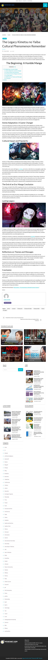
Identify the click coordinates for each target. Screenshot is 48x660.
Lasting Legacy (8, 75)
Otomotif (6, 584)
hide (14, 66)
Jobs (5, 549)
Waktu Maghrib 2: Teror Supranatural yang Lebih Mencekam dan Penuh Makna (11, 356)
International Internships (10, 540)
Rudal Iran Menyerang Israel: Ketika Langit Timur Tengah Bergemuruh (16, 421)
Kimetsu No (20, 308)
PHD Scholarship (8, 590)
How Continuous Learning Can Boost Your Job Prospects (39, 392)
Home (17, 0)
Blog (6, 470)
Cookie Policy (29, 0)
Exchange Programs (9, 494)
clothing (21, 169)
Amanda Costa (5, 343)
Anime (8, 308)
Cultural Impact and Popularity (11, 72)
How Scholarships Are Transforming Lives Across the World (38, 419)
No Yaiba (5, 310)
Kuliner (6, 561)
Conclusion (7, 78)
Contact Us (25, 0)
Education (7, 491)
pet (5, 587)
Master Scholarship (9, 567)
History (6, 529)
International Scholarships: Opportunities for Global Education (37, 426)
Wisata (6, 628)
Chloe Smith (6, 51)
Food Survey (7, 511)
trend (6, 616)
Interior (6, 537)
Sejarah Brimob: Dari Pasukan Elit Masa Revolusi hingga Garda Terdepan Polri (16, 428)
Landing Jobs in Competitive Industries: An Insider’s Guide (39, 386)
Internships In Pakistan (9, 546)
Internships (7, 543)
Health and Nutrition (9, 523)
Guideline (6, 520)
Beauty (6, 461)
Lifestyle (6, 564)
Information (7, 534)
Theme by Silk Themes (36, 658)
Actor (6, 447)
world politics (7, 631)
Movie (43, 308)
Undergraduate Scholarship (10, 619)
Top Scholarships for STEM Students (38, 412)
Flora (6, 499)
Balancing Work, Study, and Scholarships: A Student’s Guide (38, 379)
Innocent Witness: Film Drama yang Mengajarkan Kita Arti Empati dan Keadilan (11, 339)
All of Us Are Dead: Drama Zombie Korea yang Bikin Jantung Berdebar (34, 340)
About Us (20, 0)
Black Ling (27, 343)
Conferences (7, 482)
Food (6, 505)
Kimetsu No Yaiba (28, 308)
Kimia (6, 555)
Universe (6, 622)
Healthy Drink (7, 526)
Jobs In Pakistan (8, 552)
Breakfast (7, 473)
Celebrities (7, 479)
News (6, 578)
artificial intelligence (9, 456)
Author (5, 79)
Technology (7, 607)
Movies (4, 38)
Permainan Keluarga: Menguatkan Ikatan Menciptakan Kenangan (17, 436)
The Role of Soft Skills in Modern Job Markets (39, 399)
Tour (5, 610)
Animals (6, 453)
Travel (6, 613)
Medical (6, 569)
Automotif (7, 459)
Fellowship (7, 496)
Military (6, 572)
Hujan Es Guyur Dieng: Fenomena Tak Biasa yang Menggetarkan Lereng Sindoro (16, 413)
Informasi (7, 532)
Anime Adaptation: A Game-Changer (12, 70)
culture (6, 488)
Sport (6, 602)
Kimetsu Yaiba (36, 308)
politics (6, 596)
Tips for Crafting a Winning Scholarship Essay (38, 433)
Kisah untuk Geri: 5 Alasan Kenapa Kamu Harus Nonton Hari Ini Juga (33, 357)
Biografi (6, 464)
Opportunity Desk (26, 658)
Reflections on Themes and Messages (13, 76)
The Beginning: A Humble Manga (10, 69)
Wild (5, 625)
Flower (6, 502)
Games (6, 517)
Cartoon (13, 308)
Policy (6, 593)
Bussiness (7, 476)
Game (6, 514)
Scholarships (7, 599)
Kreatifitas (7, 558)
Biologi (6, 467)
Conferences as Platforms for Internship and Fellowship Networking (39, 372)
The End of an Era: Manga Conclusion (13, 73)
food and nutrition (8, 508)
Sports (6, 604)
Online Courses (8, 581)
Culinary (6, 485)
